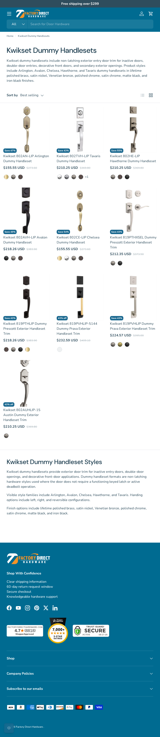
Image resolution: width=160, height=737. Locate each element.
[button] (150, 13)
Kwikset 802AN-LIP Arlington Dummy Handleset (26, 158)
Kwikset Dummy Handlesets (34, 36)
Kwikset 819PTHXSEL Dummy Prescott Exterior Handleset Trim (133, 242)
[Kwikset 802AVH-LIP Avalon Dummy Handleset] (26, 211)
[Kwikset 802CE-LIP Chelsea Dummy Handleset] (80, 211)
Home (10, 36)
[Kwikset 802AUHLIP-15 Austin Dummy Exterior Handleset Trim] (26, 383)
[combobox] (80, 24)
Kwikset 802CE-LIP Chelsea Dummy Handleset (78, 240)
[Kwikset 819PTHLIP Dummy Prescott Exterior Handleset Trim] (26, 297)
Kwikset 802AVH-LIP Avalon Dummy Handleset (25, 240)
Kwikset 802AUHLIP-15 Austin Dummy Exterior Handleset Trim (21, 415)
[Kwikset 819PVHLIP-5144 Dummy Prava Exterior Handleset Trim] (80, 297)
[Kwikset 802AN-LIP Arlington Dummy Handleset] (26, 129)
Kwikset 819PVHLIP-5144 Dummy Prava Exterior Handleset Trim (77, 328)
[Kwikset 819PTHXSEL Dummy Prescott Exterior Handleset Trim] (133, 211)
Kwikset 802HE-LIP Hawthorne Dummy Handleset (133, 158)
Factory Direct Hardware (30, 726)
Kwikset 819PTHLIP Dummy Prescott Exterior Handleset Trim (25, 328)
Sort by (12, 95)
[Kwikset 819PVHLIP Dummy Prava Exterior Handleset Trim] (133, 297)
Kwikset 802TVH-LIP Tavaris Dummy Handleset (78, 158)
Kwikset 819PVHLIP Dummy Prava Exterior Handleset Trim (132, 326)
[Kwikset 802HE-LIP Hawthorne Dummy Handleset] (133, 129)
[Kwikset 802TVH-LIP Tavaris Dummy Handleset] (80, 129)
